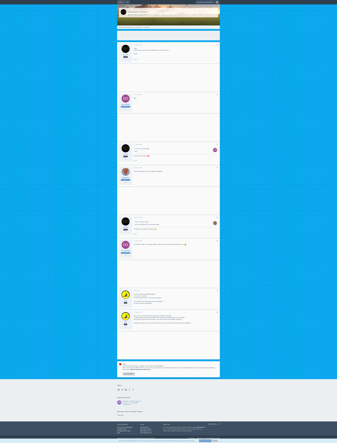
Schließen (215, 441)
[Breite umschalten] (219, 424)
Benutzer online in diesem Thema (129, 411)
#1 (217, 45)
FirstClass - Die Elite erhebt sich (131, 401)
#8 (217, 312)
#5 (217, 217)
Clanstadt (160, 50)
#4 (217, 168)
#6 (217, 241)
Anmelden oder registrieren (205, 2)
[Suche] (217, 2)
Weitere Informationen (205, 441)
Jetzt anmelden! (128, 374)
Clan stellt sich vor (126, 404)
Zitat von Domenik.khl (141, 148)
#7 (217, 290)
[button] (118, 389)
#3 (217, 144)
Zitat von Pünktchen (140, 222)
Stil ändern (213, 424)
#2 (217, 94)
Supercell (145, 438)
